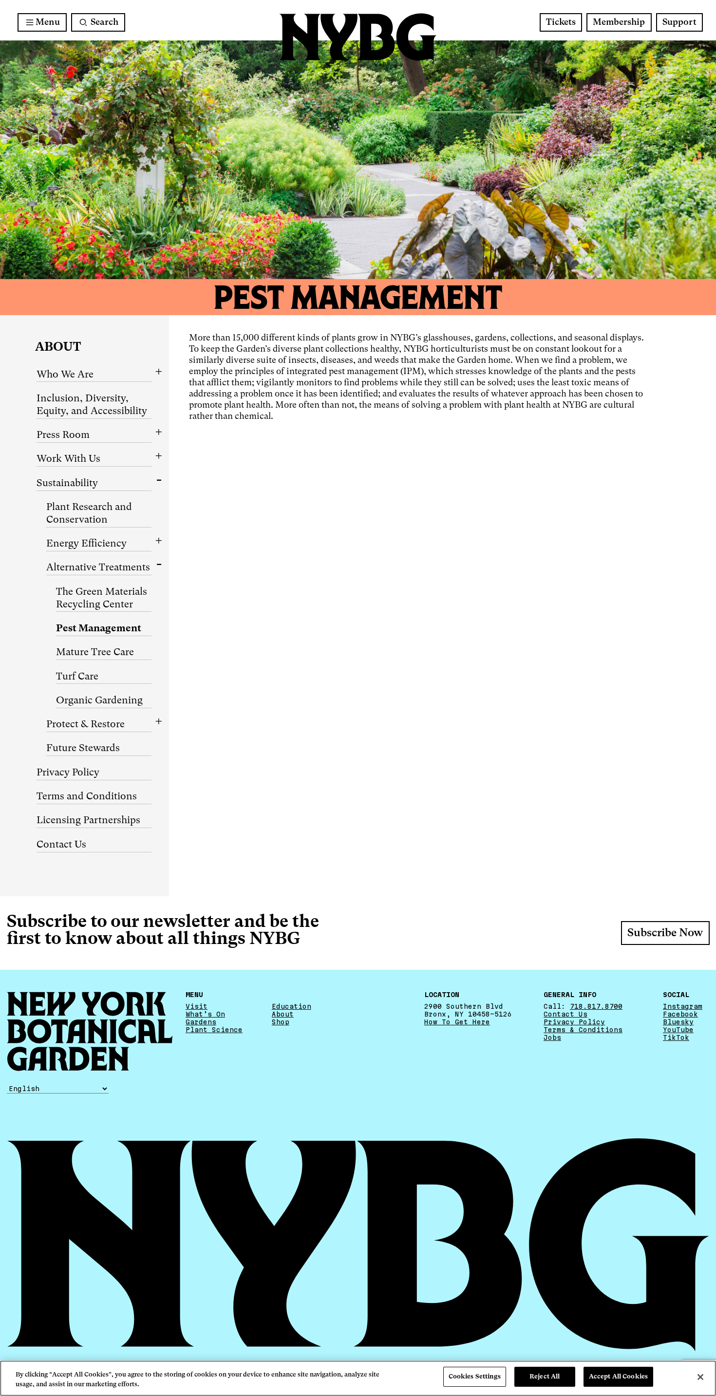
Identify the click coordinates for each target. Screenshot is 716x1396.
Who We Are (65, 375)
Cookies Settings (475, 1377)
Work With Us (68, 459)
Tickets (561, 22)
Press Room (63, 435)
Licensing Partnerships (88, 821)
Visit (196, 1006)
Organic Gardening (99, 701)
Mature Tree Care (95, 653)
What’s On (205, 1014)
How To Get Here (457, 1022)
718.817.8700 (596, 1006)
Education (291, 1006)
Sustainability (67, 484)
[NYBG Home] (358, 37)
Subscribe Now (665, 933)
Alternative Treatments (98, 568)
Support (679, 22)
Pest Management (98, 629)
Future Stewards (83, 749)
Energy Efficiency (86, 544)
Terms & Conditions (583, 1030)
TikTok (676, 1037)
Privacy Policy (68, 773)
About (58, 347)
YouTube (678, 1030)
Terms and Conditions (87, 797)
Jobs (552, 1037)
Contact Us (61, 845)
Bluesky (678, 1022)
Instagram (682, 1006)
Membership (619, 22)
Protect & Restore (85, 725)
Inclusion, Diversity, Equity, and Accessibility (92, 405)
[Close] (700, 1377)
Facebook (680, 1014)
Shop (280, 1022)
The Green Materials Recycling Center (101, 598)
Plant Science (214, 1030)
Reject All (544, 1377)
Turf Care (77, 677)
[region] (358, 1378)
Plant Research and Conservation (89, 514)
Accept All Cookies (618, 1377)
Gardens (201, 1022)
